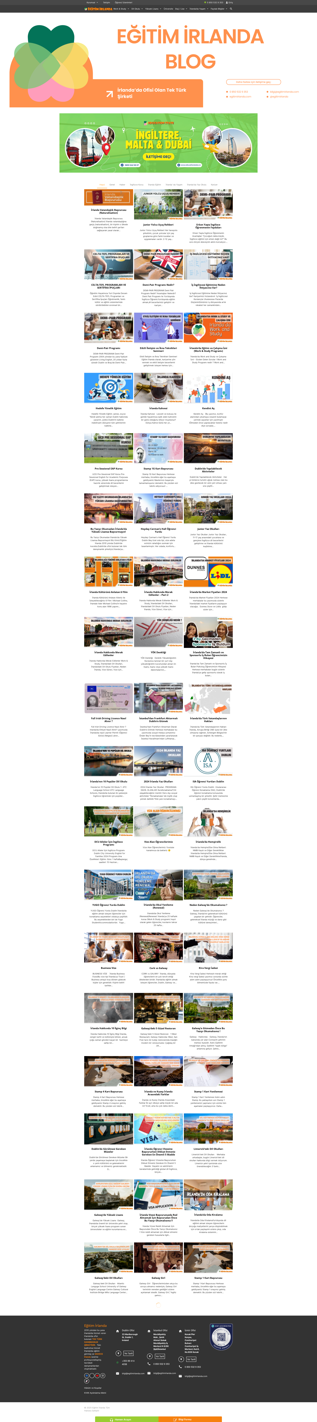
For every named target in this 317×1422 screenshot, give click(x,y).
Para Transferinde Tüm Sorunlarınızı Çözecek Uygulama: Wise (109, 1375)
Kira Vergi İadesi (208, 968)
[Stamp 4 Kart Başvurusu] (108, 1071)
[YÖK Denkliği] (158, 632)
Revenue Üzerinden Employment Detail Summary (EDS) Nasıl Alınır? (208, 1404)
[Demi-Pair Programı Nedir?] (158, 264)
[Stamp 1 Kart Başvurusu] (208, 1257)
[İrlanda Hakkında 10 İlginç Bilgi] (108, 1008)
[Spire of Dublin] (108, 1318)
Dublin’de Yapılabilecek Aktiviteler (208, 470)
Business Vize (108, 968)
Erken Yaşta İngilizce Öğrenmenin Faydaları (208, 226)
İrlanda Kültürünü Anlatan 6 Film (109, 592)
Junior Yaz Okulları (208, 529)
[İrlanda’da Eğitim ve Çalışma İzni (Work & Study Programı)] (208, 328)
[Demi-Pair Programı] (108, 328)
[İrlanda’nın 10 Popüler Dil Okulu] (108, 761)
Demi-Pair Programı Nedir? (158, 284)
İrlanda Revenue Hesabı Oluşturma (208, 1339)
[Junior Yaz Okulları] (208, 508)
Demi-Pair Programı (108, 348)
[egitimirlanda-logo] (98, 9)
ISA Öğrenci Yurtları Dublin (208, 781)
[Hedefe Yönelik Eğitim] (108, 388)
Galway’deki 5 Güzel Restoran (158, 1028)
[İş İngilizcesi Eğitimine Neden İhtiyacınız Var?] (208, 264)
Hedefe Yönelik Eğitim (109, 408)
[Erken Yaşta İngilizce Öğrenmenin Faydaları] (208, 204)
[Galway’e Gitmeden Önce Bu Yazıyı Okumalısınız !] (208, 1008)
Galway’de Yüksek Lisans (108, 1214)
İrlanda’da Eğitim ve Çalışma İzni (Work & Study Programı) (208, 349)
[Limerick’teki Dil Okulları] (208, 1128)
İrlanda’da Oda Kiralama (208, 1214)
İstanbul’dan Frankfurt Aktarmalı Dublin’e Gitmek (158, 720)
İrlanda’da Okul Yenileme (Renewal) (158, 906)
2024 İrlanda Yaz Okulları (158, 781)
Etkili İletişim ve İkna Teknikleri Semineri (158, 349)
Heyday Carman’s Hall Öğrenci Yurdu (158, 530)
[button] (97, 2)
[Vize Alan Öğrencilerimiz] (158, 821)
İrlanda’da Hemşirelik (208, 841)
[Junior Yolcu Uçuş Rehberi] (158, 204)
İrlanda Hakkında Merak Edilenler (108, 654)
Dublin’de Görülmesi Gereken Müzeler (109, 1150)
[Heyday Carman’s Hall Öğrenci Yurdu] (158, 508)
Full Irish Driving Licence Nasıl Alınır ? (108, 720)
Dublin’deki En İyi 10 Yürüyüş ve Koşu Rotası (158, 1339)
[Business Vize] (108, 948)
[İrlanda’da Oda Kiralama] (208, 1194)
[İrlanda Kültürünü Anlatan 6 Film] (108, 572)
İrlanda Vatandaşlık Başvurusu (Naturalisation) (108, 211)
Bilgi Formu (185, 1419)
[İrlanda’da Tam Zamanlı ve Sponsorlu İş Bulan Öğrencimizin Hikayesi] (208, 632)
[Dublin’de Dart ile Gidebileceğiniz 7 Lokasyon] (158, 1381)
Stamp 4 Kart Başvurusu (109, 1091)
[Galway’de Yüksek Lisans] (108, 1194)
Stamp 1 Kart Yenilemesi (208, 1091)
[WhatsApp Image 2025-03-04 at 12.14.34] (158, 143)
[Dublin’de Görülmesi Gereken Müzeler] (108, 1128)
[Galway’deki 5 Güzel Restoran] (158, 1008)
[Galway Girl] (158, 1257)
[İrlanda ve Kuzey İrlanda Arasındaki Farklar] (158, 1071)
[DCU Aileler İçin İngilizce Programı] (108, 821)
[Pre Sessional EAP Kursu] (108, 448)
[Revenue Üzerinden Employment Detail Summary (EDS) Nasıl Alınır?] (208, 1381)
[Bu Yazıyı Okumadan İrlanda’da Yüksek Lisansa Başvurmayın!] (108, 508)
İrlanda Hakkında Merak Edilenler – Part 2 (158, 593)
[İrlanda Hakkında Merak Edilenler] (108, 632)
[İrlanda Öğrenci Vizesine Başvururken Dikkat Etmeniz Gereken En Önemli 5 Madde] (158, 1128)
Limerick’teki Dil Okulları (208, 1149)
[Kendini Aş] (208, 388)
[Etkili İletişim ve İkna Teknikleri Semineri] (158, 328)
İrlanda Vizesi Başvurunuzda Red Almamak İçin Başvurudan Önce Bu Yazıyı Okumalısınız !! (158, 1217)
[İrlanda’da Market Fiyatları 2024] (208, 572)
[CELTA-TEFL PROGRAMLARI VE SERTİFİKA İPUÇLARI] (108, 264)
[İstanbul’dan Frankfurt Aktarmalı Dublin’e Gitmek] (158, 698)
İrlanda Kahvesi (158, 408)
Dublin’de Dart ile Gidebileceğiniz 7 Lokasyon (158, 1403)
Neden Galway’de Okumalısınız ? (208, 905)
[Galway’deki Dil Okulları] (108, 1257)
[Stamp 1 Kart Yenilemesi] (208, 1071)
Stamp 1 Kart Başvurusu (208, 1278)
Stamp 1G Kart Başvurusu (158, 468)
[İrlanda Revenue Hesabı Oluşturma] (208, 1318)
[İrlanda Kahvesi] (158, 388)
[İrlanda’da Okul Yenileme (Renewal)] (158, 885)
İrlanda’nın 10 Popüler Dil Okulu (108, 781)
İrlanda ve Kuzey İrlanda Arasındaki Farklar (158, 1093)
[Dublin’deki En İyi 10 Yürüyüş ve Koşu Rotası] (158, 1318)
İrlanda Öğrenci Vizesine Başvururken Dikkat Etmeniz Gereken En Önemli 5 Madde (158, 1151)
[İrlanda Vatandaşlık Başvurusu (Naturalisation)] (108, 197)
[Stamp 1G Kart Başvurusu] (158, 448)
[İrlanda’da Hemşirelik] (208, 821)
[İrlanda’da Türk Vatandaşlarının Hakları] (208, 698)
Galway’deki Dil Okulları (109, 1278)
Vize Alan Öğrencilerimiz (158, 841)
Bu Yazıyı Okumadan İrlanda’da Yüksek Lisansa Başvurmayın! (109, 530)
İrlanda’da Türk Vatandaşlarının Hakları (208, 720)
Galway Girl (158, 1278)
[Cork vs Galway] (158, 948)
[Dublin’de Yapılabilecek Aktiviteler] (208, 448)
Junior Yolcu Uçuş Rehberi (158, 224)
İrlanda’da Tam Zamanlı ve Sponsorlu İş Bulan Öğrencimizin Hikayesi (208, 655)
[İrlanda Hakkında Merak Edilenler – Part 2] (158, 572)
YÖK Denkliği (158, 652)
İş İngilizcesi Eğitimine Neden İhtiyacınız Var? (208, 286)
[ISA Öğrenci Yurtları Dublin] (208, 761)
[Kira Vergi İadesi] (208, 948)
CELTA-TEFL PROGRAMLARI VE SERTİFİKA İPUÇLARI (108, 286)
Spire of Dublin (108, 1338)
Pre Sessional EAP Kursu (108, 468)
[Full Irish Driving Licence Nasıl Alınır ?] (108, 698)
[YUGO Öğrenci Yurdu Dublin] (108, 885)
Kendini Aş (208, 408)
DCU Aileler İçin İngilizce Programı (108, 843)
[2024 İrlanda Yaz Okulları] (158, 761)
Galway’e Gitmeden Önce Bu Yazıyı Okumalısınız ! (208, 1030)
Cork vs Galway (158, 968)
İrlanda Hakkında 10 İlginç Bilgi (109, 1028)
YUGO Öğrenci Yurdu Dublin (108, 905)
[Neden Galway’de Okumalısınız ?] (208, 885)
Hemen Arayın (123, 1419)
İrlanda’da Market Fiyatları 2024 (208, 592)
